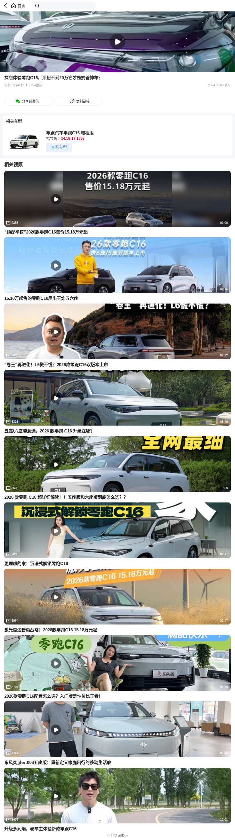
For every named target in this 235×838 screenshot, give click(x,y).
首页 (21, 5)
